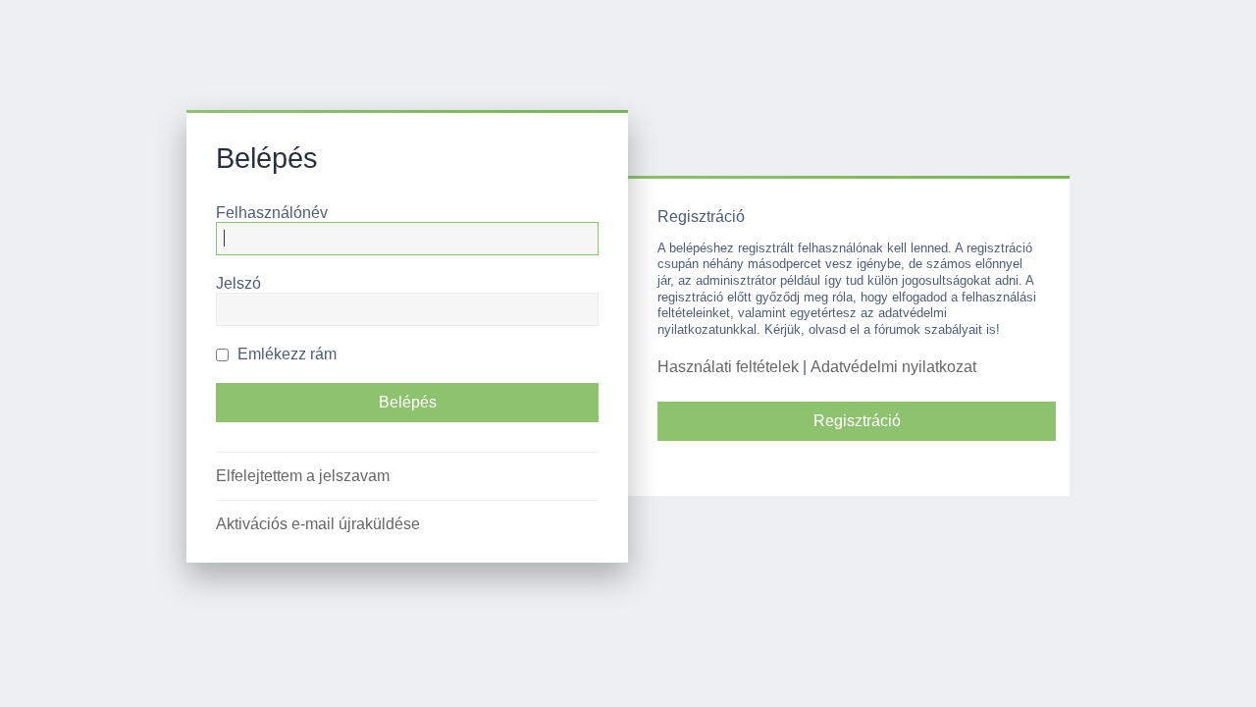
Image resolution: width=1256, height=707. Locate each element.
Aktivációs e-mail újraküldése (318, 524)
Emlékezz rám (285, 354)
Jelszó (238, 283)
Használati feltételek (728, 366)
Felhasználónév (272, 212)
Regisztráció (857, 420)
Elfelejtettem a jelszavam (303, 475)
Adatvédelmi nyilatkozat (893, 366)
